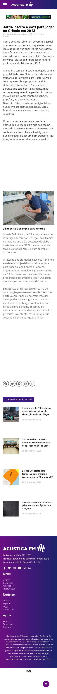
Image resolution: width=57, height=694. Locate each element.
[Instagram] (14, 568)
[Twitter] (9, 568)
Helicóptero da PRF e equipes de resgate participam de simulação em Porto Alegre (37, 411)
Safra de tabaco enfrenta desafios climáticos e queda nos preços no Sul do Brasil (36, 442)
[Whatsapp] (29, 568)
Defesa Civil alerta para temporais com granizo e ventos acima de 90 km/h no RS (37, 474)
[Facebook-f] (4, 568)
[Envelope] (24, 568)
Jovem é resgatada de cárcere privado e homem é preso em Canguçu (37, 505)
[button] (6, 384)
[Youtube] (19, 568)
